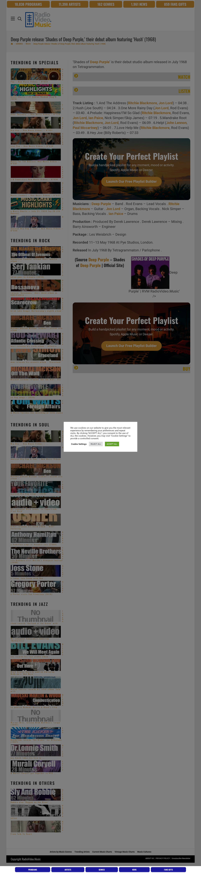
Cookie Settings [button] (79, 444)
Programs (32, 869)
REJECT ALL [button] (96, 444)
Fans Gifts (168, 869)
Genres (102, 869)
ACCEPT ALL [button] (112, 444)
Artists (68, 869)
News (134, 869)
